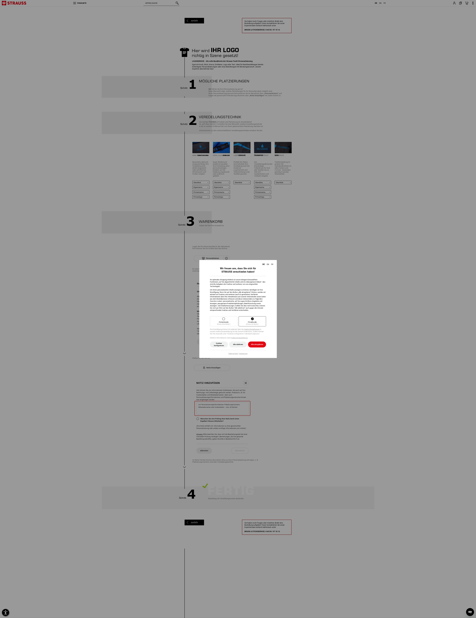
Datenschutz (233, 354)
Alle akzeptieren (257, 344)
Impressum (243, 354)
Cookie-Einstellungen (251, 329)
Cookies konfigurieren (219, 344)
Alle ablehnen (238, 344)
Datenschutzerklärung (239, 338)
